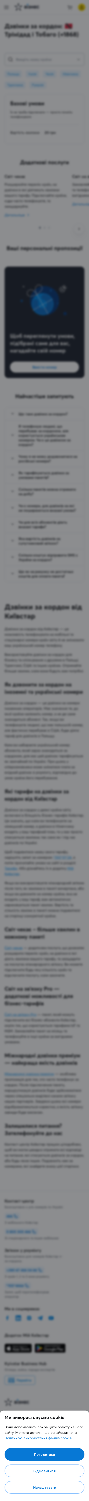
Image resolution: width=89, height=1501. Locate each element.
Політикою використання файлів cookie (38, 1438)
